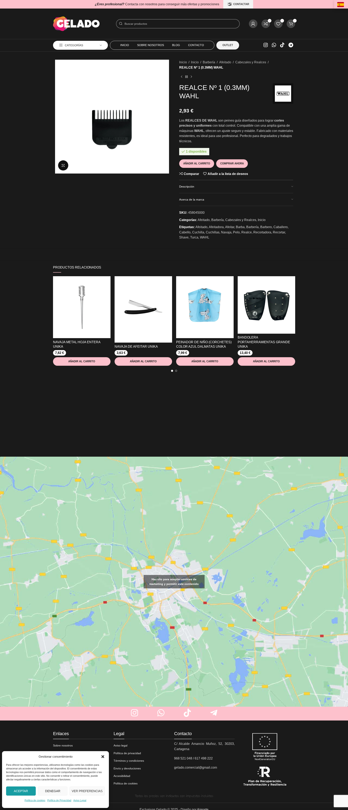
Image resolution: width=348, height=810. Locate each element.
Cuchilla (198, 232)
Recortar (279, 232)
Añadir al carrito (196, 163)
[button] (103, 757)
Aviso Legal (79, 800)
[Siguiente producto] (191, 76)
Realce (246, 232)
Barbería (209, 62)
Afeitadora (216, 227)
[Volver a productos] (186, 76)
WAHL (204, 237)
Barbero (266, 227)
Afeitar (229, 227)
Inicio (183, 62)
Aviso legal (120, 745)
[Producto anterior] (181, 76)
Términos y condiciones (129, 760)
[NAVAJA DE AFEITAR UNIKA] (143, 309)
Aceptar (21, 791)
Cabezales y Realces (250, 62)
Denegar (52, 791)
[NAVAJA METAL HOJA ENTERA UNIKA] (82, 307)
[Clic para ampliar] (63, 165)
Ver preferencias (87, 791)
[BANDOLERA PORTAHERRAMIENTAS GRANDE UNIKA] (266, 305)
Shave (184, 237)
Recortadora (262, 232)
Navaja (226, 232)
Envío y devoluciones (127, 768)
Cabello (185, 232)
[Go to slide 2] (176, 371)
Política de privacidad (127, 753)
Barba (240, 227)
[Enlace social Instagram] (265, 45)
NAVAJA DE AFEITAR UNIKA (136, 346)
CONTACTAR (241, 4)
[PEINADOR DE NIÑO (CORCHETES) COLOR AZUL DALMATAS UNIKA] (205, 307)
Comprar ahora (232, 163)
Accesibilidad (122, 776)
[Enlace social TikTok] (282, 45)
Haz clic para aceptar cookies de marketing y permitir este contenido (174, 582)
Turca (194, 237)
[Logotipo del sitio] (76, 23)
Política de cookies (35, 800)
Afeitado (225, 62)
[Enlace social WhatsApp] (274, 45)
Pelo (236, 232)
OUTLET (227, 45)
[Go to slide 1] (172, 371)
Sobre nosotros (63, 745)
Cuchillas (212, 232)
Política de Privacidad (59, 800)
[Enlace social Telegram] (290, 45)
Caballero (280, 227)
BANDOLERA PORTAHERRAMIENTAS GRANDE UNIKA (264, 342)
